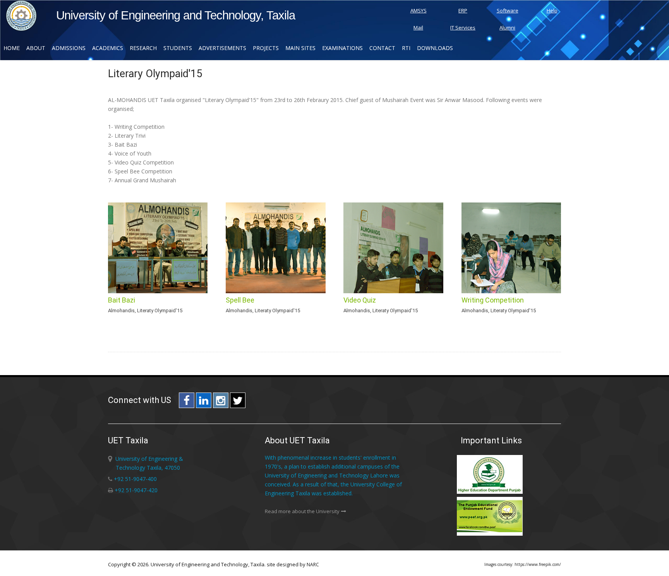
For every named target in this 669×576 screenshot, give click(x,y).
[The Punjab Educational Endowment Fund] (491, 534)
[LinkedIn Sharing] (203, 402)
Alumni (507, 27)
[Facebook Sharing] (187, 402)
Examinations (342, 48)
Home (11, 48)
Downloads (435, 48)
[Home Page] (21, 29)
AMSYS (418, 10)
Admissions (69, 48)
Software (507, 10)
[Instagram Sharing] (220, 402)
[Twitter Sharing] (238, 402)
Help (552, 10)
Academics (107, 48)
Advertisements (222, 48)
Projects (266, 48)
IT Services (462, 27)
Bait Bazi (121, 300)
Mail (418, 27)
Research (143, 48)
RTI (406, 48)
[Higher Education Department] (491, 492)
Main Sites (300, 48)
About (35, 48)
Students (177, 48)
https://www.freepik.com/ (538, 564)
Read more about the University (302, 511)
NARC (313, 564)
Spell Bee (240, 300)
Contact (382, 48)
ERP (462, 10)
